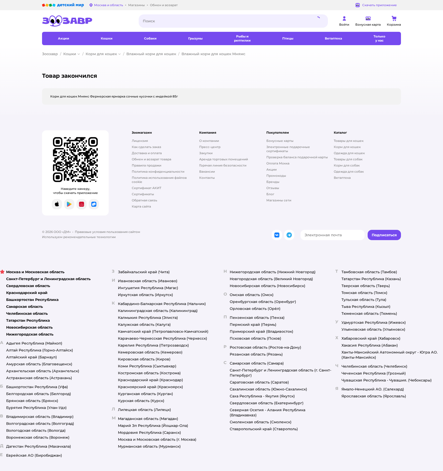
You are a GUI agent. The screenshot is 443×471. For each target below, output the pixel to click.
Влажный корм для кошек (151, 54)
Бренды (272, 182)
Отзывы (272, 188)
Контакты (207, 178)
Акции (271, 169)
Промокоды (276, 176)
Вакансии (207, 171)
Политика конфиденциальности (158, 171)
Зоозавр (50, 54)
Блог (270, 194)
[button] (384, 235)
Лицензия (140, 141)
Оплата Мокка (277, 163)
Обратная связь (144, 200)
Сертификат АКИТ (146, 188)
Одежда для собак (349, 171)
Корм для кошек (101, 54)
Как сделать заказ (146, 147)
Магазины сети (278, 200)
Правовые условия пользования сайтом (107, 232)
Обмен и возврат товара (151, 159)
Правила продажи (146, 165)
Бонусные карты (280, 141)
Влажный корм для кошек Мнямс (213, 54)
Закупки (206, 153)
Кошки (69, 54)
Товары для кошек (349, 141)
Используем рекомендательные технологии (79, 237)
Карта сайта (141, 206)
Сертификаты (143, 194)
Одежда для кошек (349, 153)
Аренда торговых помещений (223, 159)
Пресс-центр (209, 147)
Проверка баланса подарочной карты (297, 157)
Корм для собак (347, 165)
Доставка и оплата (147, 153)
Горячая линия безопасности (222, 165)
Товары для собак (348, 159)
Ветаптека (342, 178)
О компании (209, 141)
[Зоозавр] (86, 21)
